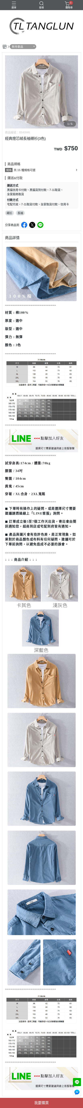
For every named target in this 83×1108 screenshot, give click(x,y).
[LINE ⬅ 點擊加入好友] (41, 440)
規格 (9, 170)
